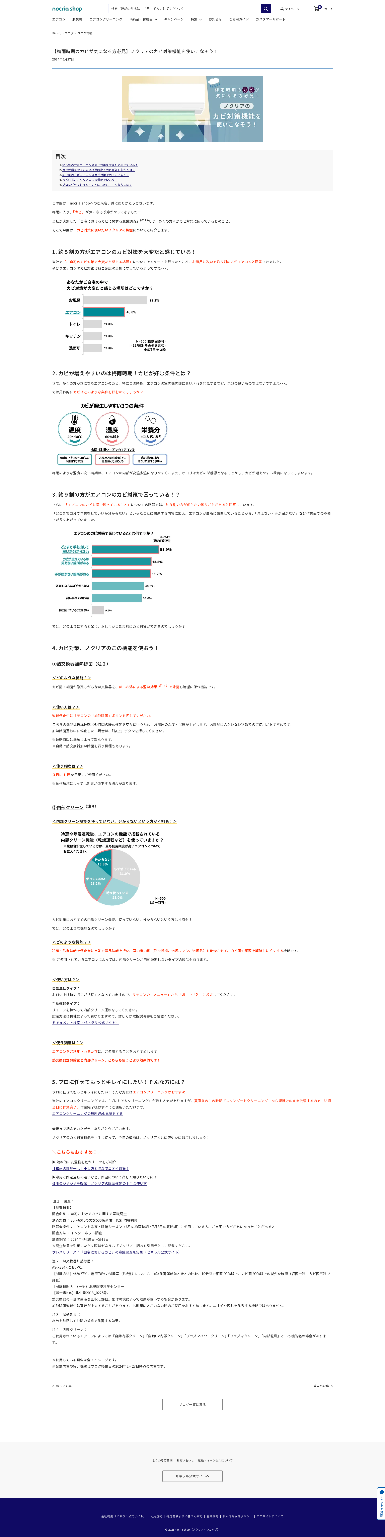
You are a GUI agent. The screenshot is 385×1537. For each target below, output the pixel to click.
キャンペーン (174, 19)
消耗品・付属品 (141, 19)
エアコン (58, 19)
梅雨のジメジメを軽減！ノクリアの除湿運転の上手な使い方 (99, 1183)
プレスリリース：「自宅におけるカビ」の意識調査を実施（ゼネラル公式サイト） (117, 1252)
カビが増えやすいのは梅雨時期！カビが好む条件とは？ (98, 170)
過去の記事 (321, 1386)
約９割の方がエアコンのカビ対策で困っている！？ (95, 175)
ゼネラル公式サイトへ (192, 1476)
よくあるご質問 (162, 1460)
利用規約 (156, 1516)
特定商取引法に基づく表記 (184, 1516)
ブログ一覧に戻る (192, 1404)
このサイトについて (270, 1516)
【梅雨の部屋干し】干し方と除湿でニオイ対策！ (90, 1168)
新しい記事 (64, 1386)
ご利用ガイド (239, 19)
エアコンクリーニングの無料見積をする (87, 1113)
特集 (194, 19)
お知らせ (215, 19)
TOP (378, 1529)
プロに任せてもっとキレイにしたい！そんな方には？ (97, 185)
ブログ (69, 33)
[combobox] (184, 8)
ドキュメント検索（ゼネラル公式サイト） (85, 1022)
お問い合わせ (185, 1460)
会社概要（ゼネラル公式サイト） (123, 1516)
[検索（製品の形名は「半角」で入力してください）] (266, 8)
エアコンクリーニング (106, 19)
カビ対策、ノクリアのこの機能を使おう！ (90, 180)
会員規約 (213, 1516)
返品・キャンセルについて (215, 1460)
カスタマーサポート (271, 19)
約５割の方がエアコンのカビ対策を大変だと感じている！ (100, 165)
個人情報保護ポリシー (238, 1516)
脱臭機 (77, 19)
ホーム (56, 33)
